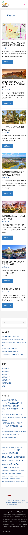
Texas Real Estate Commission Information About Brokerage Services (15, 527)
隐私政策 (14, 524)
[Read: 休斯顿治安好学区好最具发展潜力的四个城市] (14, 161)
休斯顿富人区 (6, 380)
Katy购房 (17, 450)
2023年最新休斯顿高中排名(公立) (12, 414)
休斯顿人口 (5, 460)
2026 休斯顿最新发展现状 (9, 348)
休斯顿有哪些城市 (5, 476)
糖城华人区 (18, 481)
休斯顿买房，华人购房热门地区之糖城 (13, 263)
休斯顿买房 (5, 371)
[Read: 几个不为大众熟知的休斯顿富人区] (14, 117)
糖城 (3, 386)
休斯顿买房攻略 (19, 457)
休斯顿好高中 (16, 467)
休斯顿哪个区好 (5, 464)
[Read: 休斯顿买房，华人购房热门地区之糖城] (14, 251)
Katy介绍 (8, 450)
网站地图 (19, 524)
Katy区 (12, 450)
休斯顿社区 (22, 476)
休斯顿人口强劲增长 (11, 289)
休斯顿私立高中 (5, 478)
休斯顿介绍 (11, 460)
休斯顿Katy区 (13, 453)
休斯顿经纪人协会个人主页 (18, 502)
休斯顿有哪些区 (19, 473)
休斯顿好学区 (6, 377)
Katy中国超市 (11, 447)
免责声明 (8, 524)
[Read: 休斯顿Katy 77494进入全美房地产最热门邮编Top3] (14, 31)
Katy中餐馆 (17, 447)
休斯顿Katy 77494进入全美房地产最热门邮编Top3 (13, 44)
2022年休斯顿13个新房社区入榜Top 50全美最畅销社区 (14, 84)
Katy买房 (21, 447)
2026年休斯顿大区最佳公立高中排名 (12, 354)
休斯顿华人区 (6, 374)
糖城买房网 (22, 500)
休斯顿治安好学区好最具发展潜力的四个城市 (13, 173)
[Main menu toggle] (25, 4)
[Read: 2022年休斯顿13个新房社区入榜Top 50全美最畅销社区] (14, 73)
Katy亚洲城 (4, 450)
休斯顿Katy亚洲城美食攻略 (10, 351)
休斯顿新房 (5, 473)
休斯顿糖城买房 (12, 478)
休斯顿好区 (14, 464)
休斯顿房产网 (9, 500)
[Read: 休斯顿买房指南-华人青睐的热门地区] (14, 207)
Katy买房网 (8, 502)
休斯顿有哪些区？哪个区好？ (10, 337)
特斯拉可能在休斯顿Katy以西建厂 (12, 423)
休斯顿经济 (17, 478)
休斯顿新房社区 (6, 383)
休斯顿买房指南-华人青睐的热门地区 (13, 340)
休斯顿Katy (5, 368)
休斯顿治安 (12, 476)
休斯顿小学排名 (21, 470)
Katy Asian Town (5, 447)
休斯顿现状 (17, 476)
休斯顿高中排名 (6, 481)
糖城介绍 (13, 481)
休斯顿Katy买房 (5, 453)
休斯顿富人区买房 (13, 470)
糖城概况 (22, 481)
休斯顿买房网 (16, 500)
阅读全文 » (7, 62)
